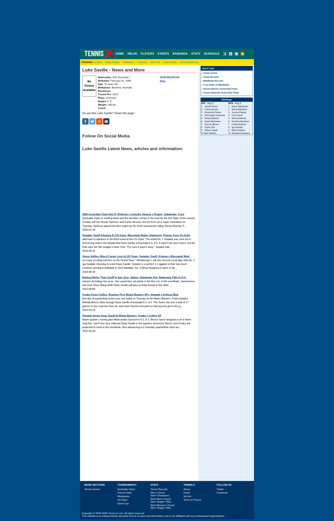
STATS (195, 53)
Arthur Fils (155, 62)
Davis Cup (123, 503)
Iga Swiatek (237, 127)
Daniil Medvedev (213, 121)
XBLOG (132, 53)
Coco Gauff (237, 115)
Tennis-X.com (115, 513)
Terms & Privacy (192, 499)
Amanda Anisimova (241, 133)
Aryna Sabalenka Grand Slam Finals (221, 93)
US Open (122, 499)
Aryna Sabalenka (240, 106)
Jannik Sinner (211, 106)
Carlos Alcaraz (211, 109)
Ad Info (187, 496)
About (187, 489)
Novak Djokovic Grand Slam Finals (220, 89)
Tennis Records (211, 77)
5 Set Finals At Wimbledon (216, 85)
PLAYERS (147, 53)
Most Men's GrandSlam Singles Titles (160, 500)
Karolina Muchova (240, 121)
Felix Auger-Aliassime (215, 115)
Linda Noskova (239, 124)
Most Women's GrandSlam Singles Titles (162, 506)
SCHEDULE (212, 53)
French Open (124, 492)
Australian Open (126, 489)
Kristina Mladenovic (189, 62)
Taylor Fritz (210, 127)
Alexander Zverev (213, 112)
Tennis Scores (210, 73)
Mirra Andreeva (239, 118)
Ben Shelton (210, 133)
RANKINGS (180, 53)
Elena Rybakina (239, 109)
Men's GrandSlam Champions (159, 494)
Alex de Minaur (212, 124)
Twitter (220, 489)
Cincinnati (142, 62)
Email (187, 492)
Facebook (222, 492)
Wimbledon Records (213, 81)
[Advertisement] (167, 24)
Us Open (98, 62)
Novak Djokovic (212, 118)
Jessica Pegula (239, 112)
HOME (120, 53)
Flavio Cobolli (170, 62)
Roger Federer (113, 62)
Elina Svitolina (238, 130)
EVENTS (163, 53)
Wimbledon (128, 62)
